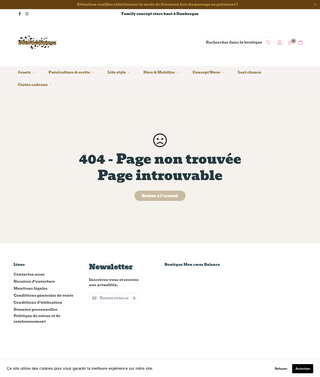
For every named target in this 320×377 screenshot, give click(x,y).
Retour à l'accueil (160, 196)
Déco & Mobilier (159, 72)
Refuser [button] (281, 368)
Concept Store (206, 72)
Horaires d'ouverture (34, 281)
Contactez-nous (29, 274)
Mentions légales (31, 288)
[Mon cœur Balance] (38, 42)
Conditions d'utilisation (38, 302)
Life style (117, 72)
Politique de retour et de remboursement (37, 318)
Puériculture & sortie (69, 72)
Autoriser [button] (302, 368)
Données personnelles (35, 309)
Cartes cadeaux (33, 84)
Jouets (24, 72)
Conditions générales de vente (43, 295)
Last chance (249, 72)
